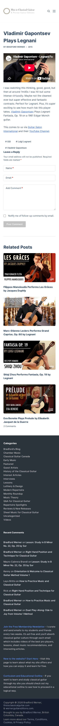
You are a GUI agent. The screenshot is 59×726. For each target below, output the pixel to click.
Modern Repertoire (13, 490)
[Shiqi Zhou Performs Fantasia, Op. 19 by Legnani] (29, 355)
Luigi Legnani (23, 141)
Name (10, 168)
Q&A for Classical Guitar (16, 501)
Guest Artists (10, 467)
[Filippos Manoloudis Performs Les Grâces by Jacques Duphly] (29, 267)
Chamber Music (12, 452)
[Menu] (54, 11)
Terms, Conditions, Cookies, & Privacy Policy (25, 721)
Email (9, 177)
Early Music (9, 460)
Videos (7, 519)
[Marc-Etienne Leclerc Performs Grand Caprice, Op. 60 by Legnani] (29, 311)
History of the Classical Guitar (20, 471)
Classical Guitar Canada (16, 456)
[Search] (49, 11)
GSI (8, 141)
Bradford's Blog (11, 449)
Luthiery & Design (13, 486)
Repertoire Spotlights (15, 504)
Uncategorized (11, 516)
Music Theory (10, 497)
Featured (8, 463)
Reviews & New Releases (17, 508)
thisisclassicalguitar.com (16, 705)
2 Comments (9, 426)
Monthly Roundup (13, 493)
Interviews (9, 478)
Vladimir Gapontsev (22, 111)
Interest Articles (12, 475)
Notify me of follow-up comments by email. (31, 215)
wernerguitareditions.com (19, 708)
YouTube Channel (39, 131)
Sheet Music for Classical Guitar (21, 512)
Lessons (7, 482)
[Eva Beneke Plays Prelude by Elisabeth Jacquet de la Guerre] (29, 398)
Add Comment (14, 188)
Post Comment (15, 224)
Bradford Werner (12, 542)
